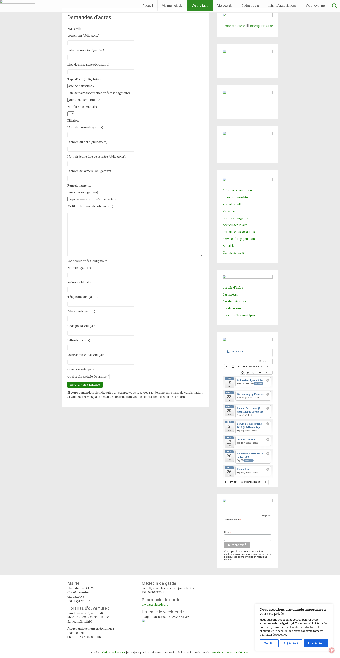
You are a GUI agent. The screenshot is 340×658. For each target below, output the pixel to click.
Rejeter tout (291, 643)
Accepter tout (316, 643)
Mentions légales (237, 652)
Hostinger (218, 652)
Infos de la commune (237, 190)
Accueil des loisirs (235, 225)
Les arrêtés (230, 294)
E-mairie (228, 245)
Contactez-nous (234, 252)
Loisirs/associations (282, 5)
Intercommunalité (235, 197)
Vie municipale (172, 5)
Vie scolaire (230, 211)
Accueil (148, 5)
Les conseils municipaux (240, 315)
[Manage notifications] (332, 650)
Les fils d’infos (233, 287)
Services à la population (239, 239)
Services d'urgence (236, 218)
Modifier (269, 643)
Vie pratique (200, 5)
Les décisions (232, 308)
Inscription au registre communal (261, 26)
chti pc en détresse (113, 652)
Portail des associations (239, 232)
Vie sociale (225, 5)
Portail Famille (232, 204)
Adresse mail (232, 519)
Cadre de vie (250, 5)
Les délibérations (235, 301)
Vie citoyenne (315, 5)
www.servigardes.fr (155, 604)
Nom (228, 532)
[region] (294, 627)
